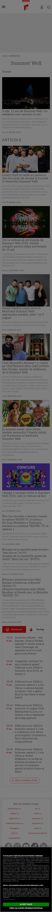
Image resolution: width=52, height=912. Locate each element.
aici (14, 874)
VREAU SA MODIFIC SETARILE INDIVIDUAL (26, 908)
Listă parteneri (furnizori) (9, 899)
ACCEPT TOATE (26, 904)
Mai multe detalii (30, 863)
